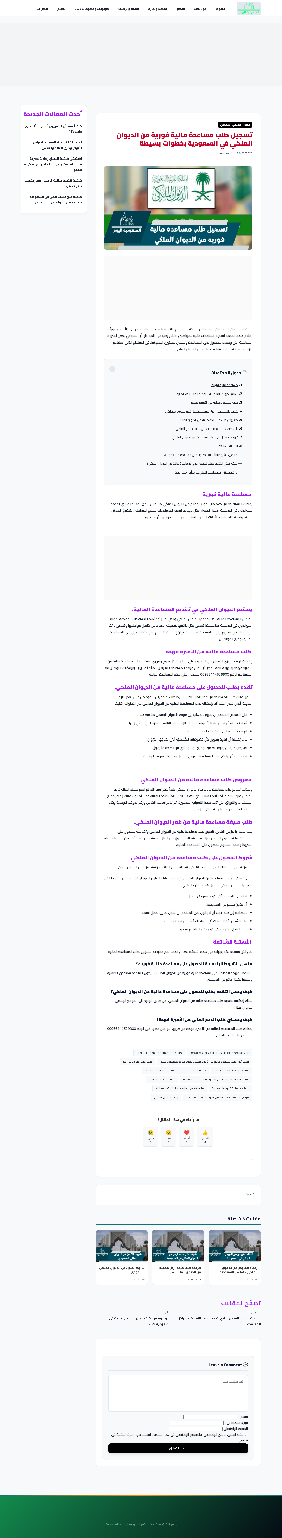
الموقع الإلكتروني (235, 1428)
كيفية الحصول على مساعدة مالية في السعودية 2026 (175, 1070)
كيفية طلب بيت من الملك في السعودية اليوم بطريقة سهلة (216, 1079)
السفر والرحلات (128, 9)
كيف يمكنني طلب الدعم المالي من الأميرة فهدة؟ (206, 472)
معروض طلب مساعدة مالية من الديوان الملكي (207, 420)
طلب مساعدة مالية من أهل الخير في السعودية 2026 (219, 1052)
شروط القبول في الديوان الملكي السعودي (122, 1270)
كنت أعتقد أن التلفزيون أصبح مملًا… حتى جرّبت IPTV (53, 128)
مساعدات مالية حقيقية (162, 1079)
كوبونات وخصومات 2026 (91, 9)
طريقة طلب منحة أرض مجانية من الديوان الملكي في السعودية (180, 1272)
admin (250, 1193)
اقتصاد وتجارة (158, 9)
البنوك (220, 9)
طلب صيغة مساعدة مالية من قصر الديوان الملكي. (206, 429)
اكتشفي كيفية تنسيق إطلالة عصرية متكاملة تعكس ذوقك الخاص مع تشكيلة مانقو (53, 164)
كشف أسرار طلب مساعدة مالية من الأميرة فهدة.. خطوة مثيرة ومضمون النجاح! (204, 1061)
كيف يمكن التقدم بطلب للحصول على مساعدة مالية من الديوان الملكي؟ (192, 463)
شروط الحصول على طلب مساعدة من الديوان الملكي (205, 437)
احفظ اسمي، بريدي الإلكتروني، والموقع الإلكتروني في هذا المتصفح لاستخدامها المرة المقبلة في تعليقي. (179, 1437)
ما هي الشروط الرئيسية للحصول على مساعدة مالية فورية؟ (200, 455)
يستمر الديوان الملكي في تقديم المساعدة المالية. (207, 394)
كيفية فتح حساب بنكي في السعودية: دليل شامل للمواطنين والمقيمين (55, 199)
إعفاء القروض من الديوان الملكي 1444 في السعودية (238, 1270)
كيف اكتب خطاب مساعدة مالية (231, 1070)
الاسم (243, 1416)
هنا (142, 714)
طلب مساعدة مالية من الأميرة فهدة (214, 402)
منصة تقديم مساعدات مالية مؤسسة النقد (179, 1088)
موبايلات (200, 9)
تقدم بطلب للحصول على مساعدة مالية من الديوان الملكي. (201, 411)
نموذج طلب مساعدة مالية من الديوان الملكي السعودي (217, 1097)
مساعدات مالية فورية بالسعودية (230, 1088)
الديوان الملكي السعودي (235, 124)
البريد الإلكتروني (236, 1422)
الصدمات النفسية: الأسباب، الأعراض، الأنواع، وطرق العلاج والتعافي (57, 145)
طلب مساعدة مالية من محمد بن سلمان (159, 1052)
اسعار (180, 9)
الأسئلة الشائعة (228, 446)
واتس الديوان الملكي (166, 1097)
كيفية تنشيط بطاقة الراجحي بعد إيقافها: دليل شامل (53, 183)
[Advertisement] (141, 54)
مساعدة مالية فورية (224, 385)
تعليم (61, 9)
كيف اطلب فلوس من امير (137, 1061)
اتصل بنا (42, 9)
